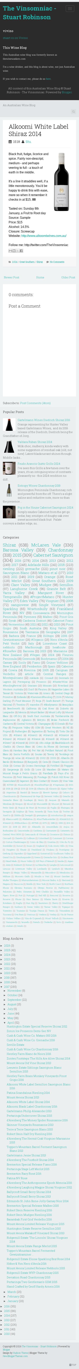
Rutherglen (21, 731)
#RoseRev (9, 651)
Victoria (18, 693)
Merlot (17, 581)
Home (40, 277)
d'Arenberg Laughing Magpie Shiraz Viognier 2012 (39, 1187)
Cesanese (54, 834)
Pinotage (42, 777)
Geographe (53, 632)
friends (36, 922)
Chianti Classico (61, 761)
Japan (70, 861)
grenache (32, 569)
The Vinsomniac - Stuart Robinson (29, 12)
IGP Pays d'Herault (45, 861)
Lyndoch (56, 868)
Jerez (8, 864)
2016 (18, 560)
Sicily (22, 662)
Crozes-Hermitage (36, 765)
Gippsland (32, 853)
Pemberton (34, 666)
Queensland (9, 780)
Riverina (29, 670)
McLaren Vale (46, 545)
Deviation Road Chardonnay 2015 (28, 1277)
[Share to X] (18, 251)
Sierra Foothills (21, 754)
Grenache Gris (50, 857)
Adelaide (34, 677)
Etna (71, 845)
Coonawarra (41, 613)
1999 (60, 823)
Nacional (66, 880)
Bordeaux (18, 761)
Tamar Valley (50, 906)
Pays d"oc (63, 773)
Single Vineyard (52, 605)
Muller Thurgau (10, 880)
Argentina (11, 792)
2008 (69, 601)
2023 (43, 651)
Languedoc (8, 712)
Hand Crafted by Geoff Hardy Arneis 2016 (33, 1286)
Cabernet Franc (63, 620)
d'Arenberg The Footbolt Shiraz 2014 (30, 1160)
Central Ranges (54, 674)
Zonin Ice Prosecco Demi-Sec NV (29, 1031)
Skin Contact (40, 780)
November (14, 990)
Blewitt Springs (50, 792)
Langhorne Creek (24, 589)
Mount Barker (37, 712)
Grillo (27, 769)
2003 (53, 758)
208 (15, 788)
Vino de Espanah (33, 918)
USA (5, 735)
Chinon (66, 834)
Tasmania (32, 632)
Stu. (29, 141)
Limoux (7, 868)
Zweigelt (29, 815)
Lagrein (7, 681)
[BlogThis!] (14, 251)
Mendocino (65, 872)
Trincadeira (64, 910)
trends (20, 925)
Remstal (54, 895)
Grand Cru (8, 857)
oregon (70, 815)
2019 (30, 577)
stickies (10, 925)
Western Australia (13, 689)
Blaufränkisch (62, 742)
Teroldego (64, 754)
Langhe (53, 864)
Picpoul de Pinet (26, 807)
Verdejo (53, 914)
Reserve (6, 899)
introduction (57, 815)
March (11, 1292)
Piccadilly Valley (62, 891)
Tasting (51, 731)
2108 (15, 826)
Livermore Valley (23, 868)
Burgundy (33, 761)
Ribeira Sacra (50, 899)
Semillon (66, 585)
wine (18, 758)
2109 (31, 788)
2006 (64, 636)
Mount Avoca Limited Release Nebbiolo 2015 (36, 1268)
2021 (33, 624)
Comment (57, 838)
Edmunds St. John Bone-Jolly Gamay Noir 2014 (37, 1201)
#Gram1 (18, 735)
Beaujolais (67, 704)
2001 (71, 784)
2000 (32, 742)
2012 (69, 560)
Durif (31, 689)
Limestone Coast (55, 643)
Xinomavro (67, 918)
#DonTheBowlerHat (46, 819)
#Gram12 (30, 758)
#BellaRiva (27, 819)
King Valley (58, 628)
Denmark (64, 677)
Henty (41, 800)
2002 (43, 758)
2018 (61, 565)
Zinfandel (22, 697)
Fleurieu (42, 689)
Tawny (50, 754)
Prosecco (41, 681)
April (10, 1022)
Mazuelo (66, 800)
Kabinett (18, 864)
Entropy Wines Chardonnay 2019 (39, 485)
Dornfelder (8, 845)
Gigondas (18, 853)
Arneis (46, 693)
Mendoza (7, 803)
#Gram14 (64, 735)
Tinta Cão (64, 731)
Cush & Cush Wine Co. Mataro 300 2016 (32, 1035)
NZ (68, 727)
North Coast (55, 884)
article (29, 674)
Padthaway (63, 887)
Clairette (19, 838)
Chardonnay (60, 550)
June (10, 1013)
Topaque (66, 906)
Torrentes (7, 910)
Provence (42, 807)
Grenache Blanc (10, 800)
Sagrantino (37, 731)
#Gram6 (64, 738)
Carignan (61, 670)
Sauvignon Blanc (16, 573)
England (40, 845)
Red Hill (42, 895)
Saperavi (24, 780)
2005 (46, 670)
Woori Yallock (52, 918)
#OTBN (10, 784)
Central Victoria (25, 723)
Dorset (19, 845)
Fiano (36, 662)
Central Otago (62, 693)
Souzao (38, 754)
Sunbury (19, 906)
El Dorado (60, 723)
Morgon (19, 803)
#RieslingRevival (12, 685)
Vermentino (16, 624)
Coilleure (30, 838)
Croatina (51, 842)
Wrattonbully (37, 609)
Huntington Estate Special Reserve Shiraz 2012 (37, 1026)
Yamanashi (11, 922)
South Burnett (53, 700)
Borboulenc (8, 830)
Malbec (48, 617)
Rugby (19, 903)
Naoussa (18, 884)
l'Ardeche (48, 922)
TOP (73, 1364)
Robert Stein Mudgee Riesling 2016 (29, 1215)
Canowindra (24, 830)
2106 (58, 697)
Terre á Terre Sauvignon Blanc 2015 (30, 1129)
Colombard (43, 838)
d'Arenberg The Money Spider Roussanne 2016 (37, 1120)
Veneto (54, 780)
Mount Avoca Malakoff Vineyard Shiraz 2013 (35, 1233)
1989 (53, 823)
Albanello (36, 826)
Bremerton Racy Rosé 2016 (24, 1173)
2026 (7, 945)
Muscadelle (42, 803)
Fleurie (23, 849)
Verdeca (42, 914)
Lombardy (42, 868)
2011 (14, 577)
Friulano (50, 849)
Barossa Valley (18, 550)
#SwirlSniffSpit (41, 784)
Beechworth (13, 708)
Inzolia (61, 861)
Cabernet (67, 666)
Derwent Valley (51, 796)
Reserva (66, 895)
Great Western (53, 727)
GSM (37, 727)
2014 (14, 261)
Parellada (48, 773)
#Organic (37, 639)
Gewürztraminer (14, 639)
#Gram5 (50, 738)
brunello (25, 922)
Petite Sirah (8, 807)
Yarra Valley (14, 593)
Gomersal (45, 853)
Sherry (55, 903)
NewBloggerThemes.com (15, 1356)
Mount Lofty (55, 712)
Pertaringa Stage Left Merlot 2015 (28, 1169)
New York (41, 884)
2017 (14, 565)
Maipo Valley (20, 872)
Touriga (7, 758)
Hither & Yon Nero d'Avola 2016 (27, 1263)
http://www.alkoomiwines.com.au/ (43, 235)
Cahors (66, 792)
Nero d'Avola (58, 639)
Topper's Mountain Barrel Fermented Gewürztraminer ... (31, 1252)
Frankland (36, 849)
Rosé (69, 577)
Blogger (67, 92)
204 (68, 823)
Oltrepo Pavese (45, 887)
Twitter (66, 811)
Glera (6, 750)
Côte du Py (65, 842)
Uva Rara (19, 914)
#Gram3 (21, 738)
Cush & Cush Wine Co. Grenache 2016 (31, 1040)
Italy (31, 643)
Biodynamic (49, 659)
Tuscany (7, 914)
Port (20, 895)
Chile (6, 765)
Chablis (7, 746)
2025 (8, 788)
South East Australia (38, 716)
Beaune (35, 792)
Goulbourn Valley (61, 853)
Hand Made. (11, 861)
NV (22, 613)
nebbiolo (9, 647)
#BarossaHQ (12, 819)
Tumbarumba (62, 716)
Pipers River (9, 895)
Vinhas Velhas (13, 918)
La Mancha (40, 864)
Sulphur (20, 811)
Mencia (22, 712)
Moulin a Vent (42, 876)
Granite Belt (56, 589)
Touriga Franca (36, 910)
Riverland (63, 685)
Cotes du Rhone (45, 746)
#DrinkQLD (64, 819)
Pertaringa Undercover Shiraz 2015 (29, 1115)
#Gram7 (7, 742)
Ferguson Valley (21, 727)
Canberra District (34, 620)
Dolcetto (64, 708)
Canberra (8, 723)
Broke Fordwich (60, 719)
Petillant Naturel (54, 750)
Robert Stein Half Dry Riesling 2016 (29, 1134)
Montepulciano (13, 678)
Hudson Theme (20, 1352)
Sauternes (43, 903)
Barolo (6, 761)
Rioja (38, 700)
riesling (9, 569)
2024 (51, 655)
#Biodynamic (51, 704)
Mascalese (50, 872)
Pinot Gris (66, 617)
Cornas (17, 765)
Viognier (52, 601)
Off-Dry (18, 716)
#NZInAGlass (21, 823)
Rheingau (65, 807)
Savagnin (7, 811)
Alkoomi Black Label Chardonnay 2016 (32, 1106)
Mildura (6, 876)
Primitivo (8, 697)
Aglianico (26, 719)
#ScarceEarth (24, 784)
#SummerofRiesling (41, 697)
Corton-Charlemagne (16, 842)
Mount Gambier (62, 876)
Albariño (65, 758)
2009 (69, 581)
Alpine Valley (67, 788)
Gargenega (13, 769)
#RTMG (35, 823)
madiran (69, 922)
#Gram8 (20, 742)
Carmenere (51, 830)
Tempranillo (12, 597)
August (11, 1004)
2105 (23, 788)
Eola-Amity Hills (56, 845)
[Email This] (10, 251)
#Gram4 (36, 738)
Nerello (29, 884)
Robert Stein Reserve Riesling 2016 (29, 1210)
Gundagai (28, 800)
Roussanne (10, 632)
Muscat (55, 803)
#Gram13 (48, 735)
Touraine (20, 910)
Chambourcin (9, 796)
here (48, 78)
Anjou (66, 826)
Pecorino (7, 777)
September (14, 1000)
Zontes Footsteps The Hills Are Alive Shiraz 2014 (38, 1058)
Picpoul (7, 731)
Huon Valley (27, 861)
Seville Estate (15, 1045)
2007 (70, 632)
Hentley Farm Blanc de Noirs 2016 (29, 1054)
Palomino (7, 891)
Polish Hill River (61, 777)
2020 (57, 624)
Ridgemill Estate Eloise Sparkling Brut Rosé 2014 (38, 1259)
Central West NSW (12, 834)
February (13, 1296)
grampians (42, 815)
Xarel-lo (6, 815)
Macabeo (51, 769)
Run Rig (30, 903)
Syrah (12, 620)
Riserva (66, 899)
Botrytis (41, 719)
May (10, 1018)
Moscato (47, 685)
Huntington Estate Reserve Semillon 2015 (34, 1228)
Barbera (14, 636)
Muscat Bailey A (50, 880)
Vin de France (66, 914)
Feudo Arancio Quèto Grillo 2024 (39, 463)
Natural (66, 803)
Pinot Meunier (23, 700)
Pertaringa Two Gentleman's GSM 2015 (32, 1282)
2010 (70, 573)
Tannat (6, 693)
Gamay (7, 662)
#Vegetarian (59, 784)
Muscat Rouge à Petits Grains (20, 773)
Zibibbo (17, 815)
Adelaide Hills (38, 565)
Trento (52, 910)
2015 (17, 555)
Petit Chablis (42, 891)
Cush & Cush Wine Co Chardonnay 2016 (32, 1049)
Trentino (20, 704)
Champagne (44, 723)
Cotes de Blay (37, 842)
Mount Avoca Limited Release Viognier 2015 (35, 1224)
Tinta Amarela (35, 811)
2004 (65, 659)
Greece (37, 857)
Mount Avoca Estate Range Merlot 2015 (32, 1246)
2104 (5, 826)
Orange (49, 577)
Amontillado (52, 826)
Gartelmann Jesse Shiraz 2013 (26, 1155)
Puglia (54, 807)
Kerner (29, 864)
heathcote (59, 647)
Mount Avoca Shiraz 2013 (23, 1097)
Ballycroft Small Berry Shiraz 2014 (29, 1192)
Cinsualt (7, 838)
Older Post (68, 277)
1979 (44, 823)
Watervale (33, 693)
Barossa (28, 651)
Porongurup (24, 681)
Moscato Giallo (22, 876)
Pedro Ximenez (24, 891)
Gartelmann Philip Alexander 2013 (29, 1111)
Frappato (68, 765)
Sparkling (10, 609)
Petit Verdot (11, 643)
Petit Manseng (25, 777)
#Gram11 (32, 735)
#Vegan (35, 655)
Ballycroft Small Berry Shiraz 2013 (29, 1196)
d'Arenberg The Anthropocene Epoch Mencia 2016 (39, 1183)
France (31, 636)
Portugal (30, 895)
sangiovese (20, 605)
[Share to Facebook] (21, 251)
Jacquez (52, 800)
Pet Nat (36, 750)
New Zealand (12, 655)
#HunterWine (60, 681)
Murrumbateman (30, 880)
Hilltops (48, 636)
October (12, 995)
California (31, 708)
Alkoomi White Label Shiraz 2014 (38, 130)
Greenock (28, 659)
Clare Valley (20, 585)
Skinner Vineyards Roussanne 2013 (30, 1125)
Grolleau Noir (67, 857)
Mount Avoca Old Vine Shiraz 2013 (29, 1063)
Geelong (6, 853)
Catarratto (65, 830)
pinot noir (58, 569)
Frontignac (64, 849)
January (12, 1301)
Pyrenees (30, 617)
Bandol (23, 792)
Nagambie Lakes (61, 689)
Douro (29, 845)
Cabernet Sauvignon (53, 555)
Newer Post (11, 277)
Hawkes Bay (20, 750)
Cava (45, 761)
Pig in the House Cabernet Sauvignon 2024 (45, 507)
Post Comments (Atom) (35, 403)
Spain (51, 666)
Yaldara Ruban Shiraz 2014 (35, 442)
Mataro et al (48, 573)
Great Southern (27, 261)
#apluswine (9, 719)
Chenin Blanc (23, 746)
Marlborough (33, 647)
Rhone (18, 899)
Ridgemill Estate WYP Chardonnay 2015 (33, 1273)
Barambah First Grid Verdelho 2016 (29, 1219)
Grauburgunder (23, 857)
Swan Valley (33, 906)
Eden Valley (29, 601)
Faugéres (11, 849)
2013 (52, 560)
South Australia (30, 628)
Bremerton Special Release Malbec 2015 (33, 1205)
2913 (24, 826)
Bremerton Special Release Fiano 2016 (32, 1164)
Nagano (6, 884)
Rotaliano (7, 903)
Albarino (41, 788)
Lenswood (65, 864)
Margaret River (51, 593)
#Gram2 (7, 738)
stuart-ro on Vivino (15, 38)
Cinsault (48, 677)
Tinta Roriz (52, 811)
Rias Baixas (32, 899)
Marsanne (60, 651)
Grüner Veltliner (57, 662)
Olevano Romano (23, 887)
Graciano (32, 685)
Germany (64, 746)
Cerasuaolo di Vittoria (35, 834)
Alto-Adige (45, 742)
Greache (66, 796)
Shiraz (40, 261)
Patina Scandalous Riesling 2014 (28, 1093)
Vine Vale (68, 780)
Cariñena (37, 830)
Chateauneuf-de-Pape (30, 796)
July (10, 1009)
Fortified (54, 765)
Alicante (53, 788)
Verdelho (9, 674)
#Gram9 (7, 823)
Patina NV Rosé (17, 1178)
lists (59, 922)
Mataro (65, 769)
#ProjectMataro (42, 597)
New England (12, 666)
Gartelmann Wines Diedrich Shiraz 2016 (44, 420)
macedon (35, 704)
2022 (45, 624)
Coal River (48, 708)
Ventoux (31, 914)
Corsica (69, 838)
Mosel (30, 803)
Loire (38, 769)
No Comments (57, 261)
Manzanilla (36, 872)
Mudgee (45, 585)
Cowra (12, 670)
